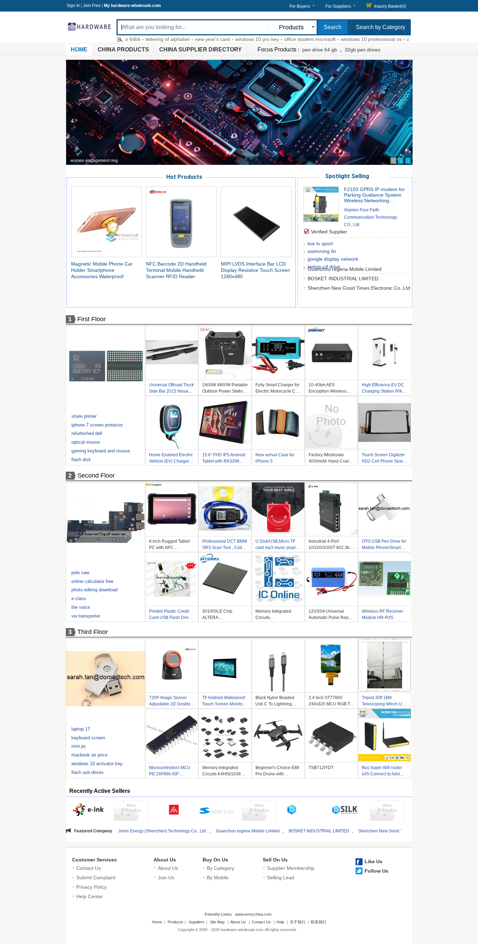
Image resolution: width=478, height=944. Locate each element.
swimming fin (322, 251)
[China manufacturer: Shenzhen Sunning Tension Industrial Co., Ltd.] (216, 812)
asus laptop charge (398, 39)
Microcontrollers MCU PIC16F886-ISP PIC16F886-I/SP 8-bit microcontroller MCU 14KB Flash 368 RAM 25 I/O (169, 771)
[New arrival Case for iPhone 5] (278, 423)
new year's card (182, 39)
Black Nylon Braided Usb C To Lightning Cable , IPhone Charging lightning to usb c (275, 701)
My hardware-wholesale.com (132, 5)
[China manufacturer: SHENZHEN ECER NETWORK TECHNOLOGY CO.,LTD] (301, 811)
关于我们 (297, 922)
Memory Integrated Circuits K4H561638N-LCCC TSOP (223, 771)
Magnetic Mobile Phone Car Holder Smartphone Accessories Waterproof (102, 270)
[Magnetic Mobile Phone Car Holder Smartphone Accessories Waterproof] (106, 221)
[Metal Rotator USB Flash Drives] (106, 680)
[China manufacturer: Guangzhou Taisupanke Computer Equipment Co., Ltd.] (259, 812)
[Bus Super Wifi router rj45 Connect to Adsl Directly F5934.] (384, 736)
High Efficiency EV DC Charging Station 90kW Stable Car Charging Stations (384, 388)
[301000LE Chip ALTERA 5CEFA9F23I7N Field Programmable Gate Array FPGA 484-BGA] (225, 579)
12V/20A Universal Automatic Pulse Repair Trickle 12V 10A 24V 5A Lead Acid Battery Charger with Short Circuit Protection (331, 615)
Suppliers (196, 922)
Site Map (217, 922)
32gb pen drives (362, 49)
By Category (220, 868)
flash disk (81, 459)
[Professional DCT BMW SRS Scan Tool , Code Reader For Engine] (225, 509)
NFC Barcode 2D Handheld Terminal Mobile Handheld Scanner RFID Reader (176, 270)
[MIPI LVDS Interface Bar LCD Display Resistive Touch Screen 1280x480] (256, 221)
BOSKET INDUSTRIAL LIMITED (343, 278)
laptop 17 (80, 729)
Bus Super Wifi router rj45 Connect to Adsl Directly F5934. (382, 771)
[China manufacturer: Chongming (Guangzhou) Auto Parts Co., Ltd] (173, 811)
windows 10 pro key (227, 39)
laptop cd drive (324, 266)
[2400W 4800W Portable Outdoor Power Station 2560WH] (225, 353)
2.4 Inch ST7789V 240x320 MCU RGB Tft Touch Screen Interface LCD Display (330, 701)
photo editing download (94, 589)
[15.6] (225, 423)
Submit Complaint (95, 877)
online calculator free (92, 581)
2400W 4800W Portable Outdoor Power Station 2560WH (225, 388)
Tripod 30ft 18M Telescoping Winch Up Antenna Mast (383, 701)
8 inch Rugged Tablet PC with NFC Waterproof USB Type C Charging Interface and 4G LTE (171, 545)
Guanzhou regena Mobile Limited (187, 831)
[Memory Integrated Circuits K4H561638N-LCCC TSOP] (225, 736)
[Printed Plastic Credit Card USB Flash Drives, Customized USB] (172, 579)
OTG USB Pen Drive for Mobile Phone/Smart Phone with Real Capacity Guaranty (384, 545)
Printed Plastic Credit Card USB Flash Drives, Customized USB (171, 615)
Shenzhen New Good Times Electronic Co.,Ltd (359, 288)
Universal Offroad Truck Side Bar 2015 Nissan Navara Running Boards (171, 388)
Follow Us (376, 871)
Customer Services (94, 859)
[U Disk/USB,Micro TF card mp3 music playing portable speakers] (278, 509)
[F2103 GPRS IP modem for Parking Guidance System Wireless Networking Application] (320, 220)
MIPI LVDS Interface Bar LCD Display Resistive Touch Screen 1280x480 (255, 270)
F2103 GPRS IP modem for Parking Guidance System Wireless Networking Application (374, 194)
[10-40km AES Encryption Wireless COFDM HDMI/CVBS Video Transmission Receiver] (331, 353)
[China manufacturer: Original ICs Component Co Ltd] (387, 812)
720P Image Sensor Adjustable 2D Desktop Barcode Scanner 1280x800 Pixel (171, 701)
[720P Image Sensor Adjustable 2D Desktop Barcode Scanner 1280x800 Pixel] (172, 666)
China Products (123, 49)
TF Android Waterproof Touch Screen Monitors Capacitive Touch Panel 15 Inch (224, 701)
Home (79, 49)
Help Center (89, 896)
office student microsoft (279, 39)
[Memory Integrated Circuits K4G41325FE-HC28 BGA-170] (106, 367)
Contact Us (88, 868)
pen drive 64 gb (319, 49)
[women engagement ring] (239, 112)
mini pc (78, 746)
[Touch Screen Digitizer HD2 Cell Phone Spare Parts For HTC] (384, 423)
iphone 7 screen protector (97, 425)
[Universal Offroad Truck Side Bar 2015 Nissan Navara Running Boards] (172, 353)
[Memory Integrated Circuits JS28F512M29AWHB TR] (278, 579)
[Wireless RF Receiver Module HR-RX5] (384, 579)
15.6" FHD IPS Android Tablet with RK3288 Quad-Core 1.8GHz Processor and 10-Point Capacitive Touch (224, 458)
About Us (165, 859)
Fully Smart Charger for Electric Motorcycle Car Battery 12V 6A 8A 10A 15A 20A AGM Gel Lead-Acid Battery (277, 388)
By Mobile (218, 877)
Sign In (73, 5)
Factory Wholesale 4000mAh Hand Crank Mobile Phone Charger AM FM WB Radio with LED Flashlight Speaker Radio (331, 458)
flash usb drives (87, 772)
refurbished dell (86, 433)
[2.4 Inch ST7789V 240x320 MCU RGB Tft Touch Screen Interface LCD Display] (331, 666)
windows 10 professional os (341, 39)
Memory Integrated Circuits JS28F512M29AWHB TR (275, 615)
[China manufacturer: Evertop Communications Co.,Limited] (131, 812)
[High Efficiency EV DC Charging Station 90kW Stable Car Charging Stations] (384, 353)
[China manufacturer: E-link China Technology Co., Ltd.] (88, 811)
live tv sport (320, 243)
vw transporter (85, 616)
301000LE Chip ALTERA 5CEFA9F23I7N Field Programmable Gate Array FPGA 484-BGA (222, 615)
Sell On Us (275, 859)
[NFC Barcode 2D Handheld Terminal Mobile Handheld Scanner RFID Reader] (181, 221)
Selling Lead (280, 877)
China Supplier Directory (200, 49)
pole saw (80, 572)
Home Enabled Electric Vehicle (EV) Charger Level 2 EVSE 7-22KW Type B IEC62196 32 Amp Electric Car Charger (171, 458)
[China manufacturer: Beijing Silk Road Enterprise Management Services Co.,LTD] (344, 811)
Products (175, 922)
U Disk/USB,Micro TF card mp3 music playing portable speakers (278, 545)
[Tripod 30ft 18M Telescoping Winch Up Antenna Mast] (384, 666)
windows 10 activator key (96, 763)
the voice (80, 607)
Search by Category (380, 27)
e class (78, 598)
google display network (333, 259)
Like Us (373, 861)
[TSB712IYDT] (331, 736)
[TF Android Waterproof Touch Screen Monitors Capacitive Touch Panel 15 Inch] (225, 666)
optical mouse (85, 442)
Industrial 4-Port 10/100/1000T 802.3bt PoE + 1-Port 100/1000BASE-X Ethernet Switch (330, 545)
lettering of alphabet (137, 39)
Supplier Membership (290, 868)
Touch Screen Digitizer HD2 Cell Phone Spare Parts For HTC (384, 458)
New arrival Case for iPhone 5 (274, 458)
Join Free (92, 5)
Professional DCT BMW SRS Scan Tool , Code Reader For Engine (224, 545)
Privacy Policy (91, 887)
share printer (84, 416)
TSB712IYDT (321, 767)
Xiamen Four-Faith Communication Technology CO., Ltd (370, 217)
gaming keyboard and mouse (100, 450)
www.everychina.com (253, 914)
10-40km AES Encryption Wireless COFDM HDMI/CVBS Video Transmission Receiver (329, 388)
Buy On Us (215, 859)
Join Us (166, 877)
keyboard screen (88, 737)
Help (280, 922)
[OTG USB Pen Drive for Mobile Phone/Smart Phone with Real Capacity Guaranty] (384, 509)
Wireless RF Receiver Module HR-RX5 (382, 614)
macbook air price (89, 755)
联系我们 (318, 922)
